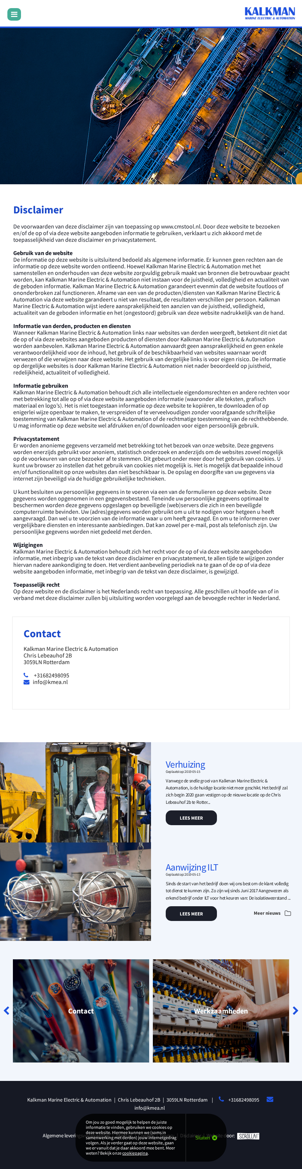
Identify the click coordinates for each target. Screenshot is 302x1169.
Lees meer (191, 818)
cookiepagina (135, 1153)
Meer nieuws (268, 913)
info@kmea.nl (50, 681)
